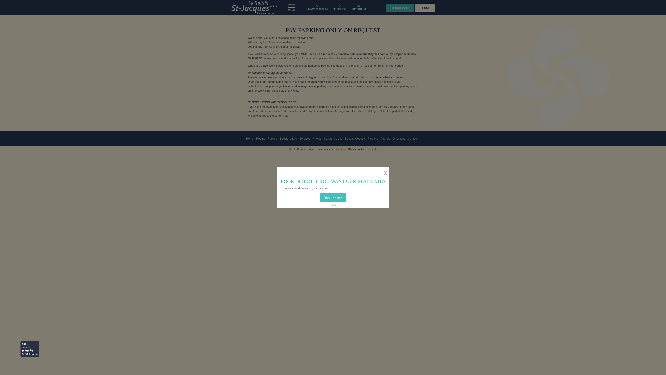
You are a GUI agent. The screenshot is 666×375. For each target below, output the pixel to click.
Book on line (333, 197)
